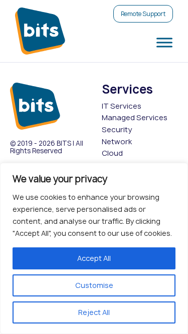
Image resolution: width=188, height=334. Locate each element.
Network (117, 142)
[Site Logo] (40, 31)
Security (117, 130)
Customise (94, 285)
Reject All (94, 312)
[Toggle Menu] (162, 42)
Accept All (94, 258)
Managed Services (134, 118)
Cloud (112, 153)
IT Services (121, 106)
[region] (94, 248)
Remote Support (143, 14)
